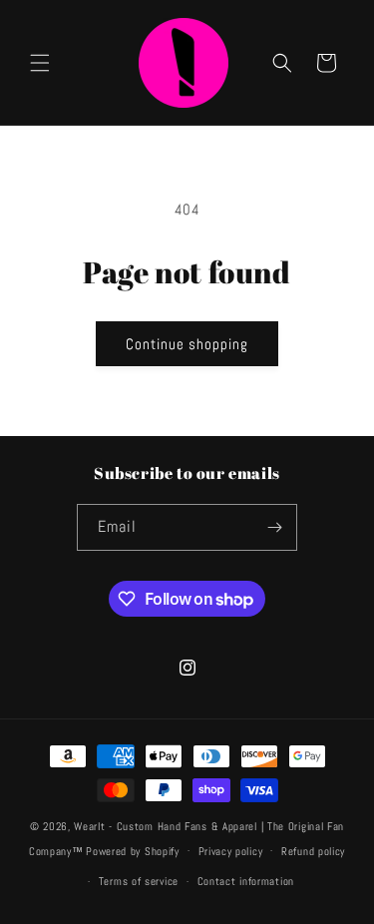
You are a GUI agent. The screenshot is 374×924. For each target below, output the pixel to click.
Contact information (245, 881)
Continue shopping (187, 343)
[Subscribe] (274, 527)
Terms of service (139, 881)
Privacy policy (230, 851)
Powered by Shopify (133, 850)
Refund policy (313, 851)
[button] (40, 63)
